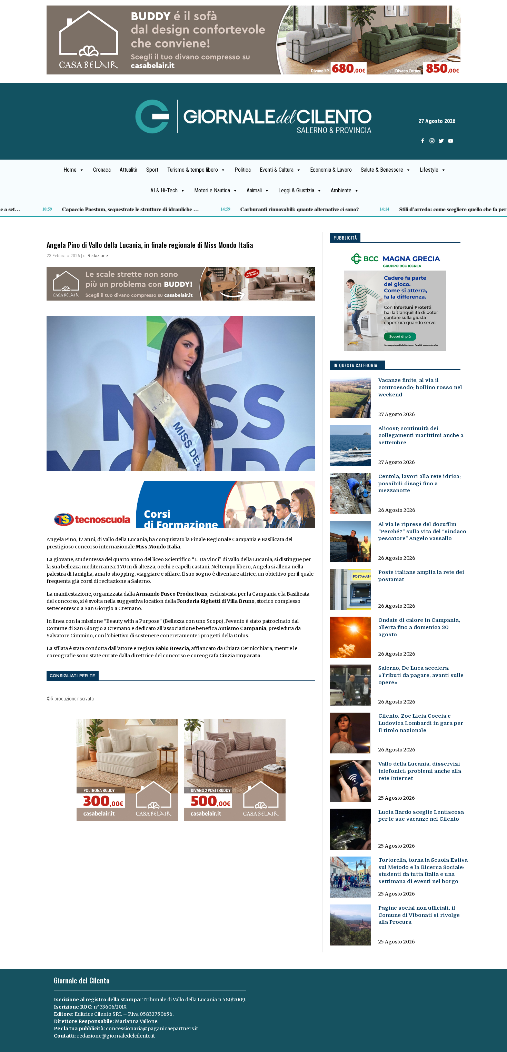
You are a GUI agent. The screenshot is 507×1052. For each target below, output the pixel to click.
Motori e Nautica (212, 190)
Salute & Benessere (382, 169)
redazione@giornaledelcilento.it (116, 1036)
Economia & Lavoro (331, 169)
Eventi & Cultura (277, 169)
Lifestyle (429, 169)
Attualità (128, 169)
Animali (254, 190)
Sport (152, 169)
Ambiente (341, 190)
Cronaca (102, 169)
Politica (243, 169)
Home (70, 169)
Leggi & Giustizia (296, 190)
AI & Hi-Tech (164, 190)
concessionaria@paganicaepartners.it (152, 1028)
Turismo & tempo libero (192, 169)
